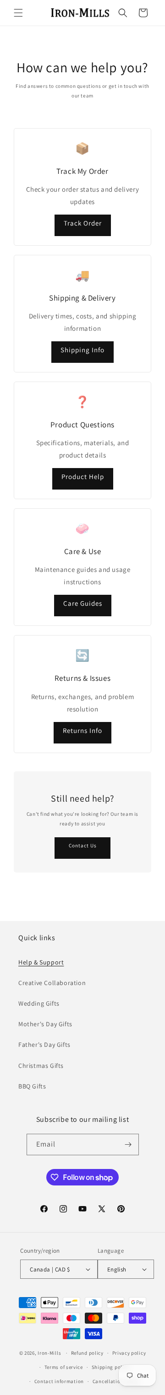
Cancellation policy (116, 1381)
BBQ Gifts (32, 1086)
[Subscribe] (128, 1144)
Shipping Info (82, 349)
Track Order (83, 223)
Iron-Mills (49, 1353)
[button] (18, 13)
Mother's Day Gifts (45, 1024)
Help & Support (41, 962)
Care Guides (82, 603)
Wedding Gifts (39, 1003)
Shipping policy (111, 1367)
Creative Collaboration (52, 983)
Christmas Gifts (41, 1065)
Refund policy (87, 1353)
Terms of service (63, 1367)
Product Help (82, 476)
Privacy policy (129, 1353)
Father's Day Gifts (44, 1044)
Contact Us (83, 845)
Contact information (59, 1381)
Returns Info (82, 730)
